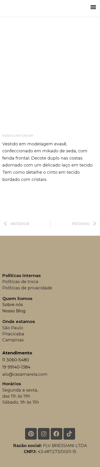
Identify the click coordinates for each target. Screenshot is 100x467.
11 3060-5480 (15, 359)
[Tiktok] (69, 434)
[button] (93, 6)
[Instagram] (44, 434)
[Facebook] (56, 434)
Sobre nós (12, 304)
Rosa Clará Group (17, 135)
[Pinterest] (31, 434)
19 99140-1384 (16, 367)
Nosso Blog (14, 311)
